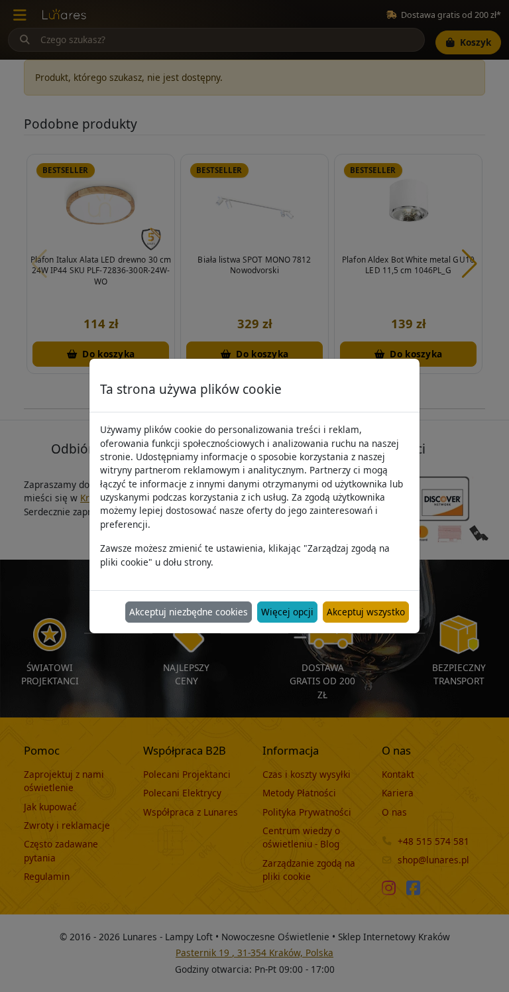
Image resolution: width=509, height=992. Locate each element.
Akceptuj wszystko (366, 611)
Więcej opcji (287, 611)
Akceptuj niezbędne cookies (188, 611)
